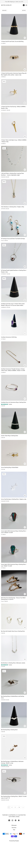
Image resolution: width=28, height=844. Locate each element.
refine (24, 10)
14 (19, 807)
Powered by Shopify (14, 840)
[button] (4, 404)
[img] (9, 820)
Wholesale (14, 825)
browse (4, 10)
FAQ (14, 829)
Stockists (14, 827)
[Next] (22, 807)
